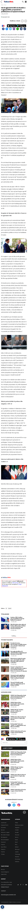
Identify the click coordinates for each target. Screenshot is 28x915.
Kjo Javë (3, 830)
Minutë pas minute (19, 825)
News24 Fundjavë (5, 839)
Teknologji (17, 854)
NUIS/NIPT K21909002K (6, 884)
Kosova (16, 837)
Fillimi (2, 4)
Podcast (3, 844)
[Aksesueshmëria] (2, 907)
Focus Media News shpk (6, 882)
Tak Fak (3, 851)
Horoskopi (17, 859)
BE (6, 608)
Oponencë (3, 842)
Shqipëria (17, 827)
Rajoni (16, 839)
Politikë (17, 830)
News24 (3, 869)
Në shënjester (4, 837)
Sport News (3, 847)
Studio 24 (3, 849)
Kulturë (16, 847)
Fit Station (3, 827)
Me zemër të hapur (5, 834)
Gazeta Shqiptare (5, 872)
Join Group (15, 582)
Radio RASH (4, 874)
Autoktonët (3, 822)
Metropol (17, 849)
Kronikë (17, 832)
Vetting (2, 854)
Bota (5, 4)
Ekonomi (17, 834)
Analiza (17, 851)
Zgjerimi (9, 608)
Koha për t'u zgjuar (5, 832)
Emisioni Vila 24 (4, 825)
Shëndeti (17, 856)
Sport (16, 842)
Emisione (17, 861)
